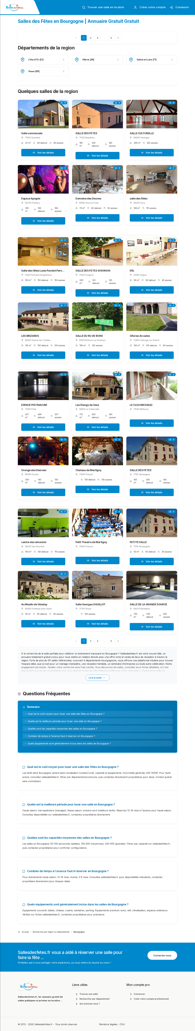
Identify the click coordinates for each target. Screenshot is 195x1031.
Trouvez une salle (89, 994)
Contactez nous (162, 955)
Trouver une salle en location (105, 7)
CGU (122, 1024)
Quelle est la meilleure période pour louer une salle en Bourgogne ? (65, 721)
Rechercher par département (94, 998)
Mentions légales (108, 1024)
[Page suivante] (118, 38)
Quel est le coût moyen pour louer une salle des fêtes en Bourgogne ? (66, 713)
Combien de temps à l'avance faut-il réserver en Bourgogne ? (61, 736)
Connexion (181, 7)
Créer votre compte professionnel (151, 998)
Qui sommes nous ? (90, 1003)
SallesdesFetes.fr (43, 1024)
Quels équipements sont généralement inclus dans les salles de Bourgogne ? (69, 743)
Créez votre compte (152, 7)
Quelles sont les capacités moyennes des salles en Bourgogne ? (62, 728)
